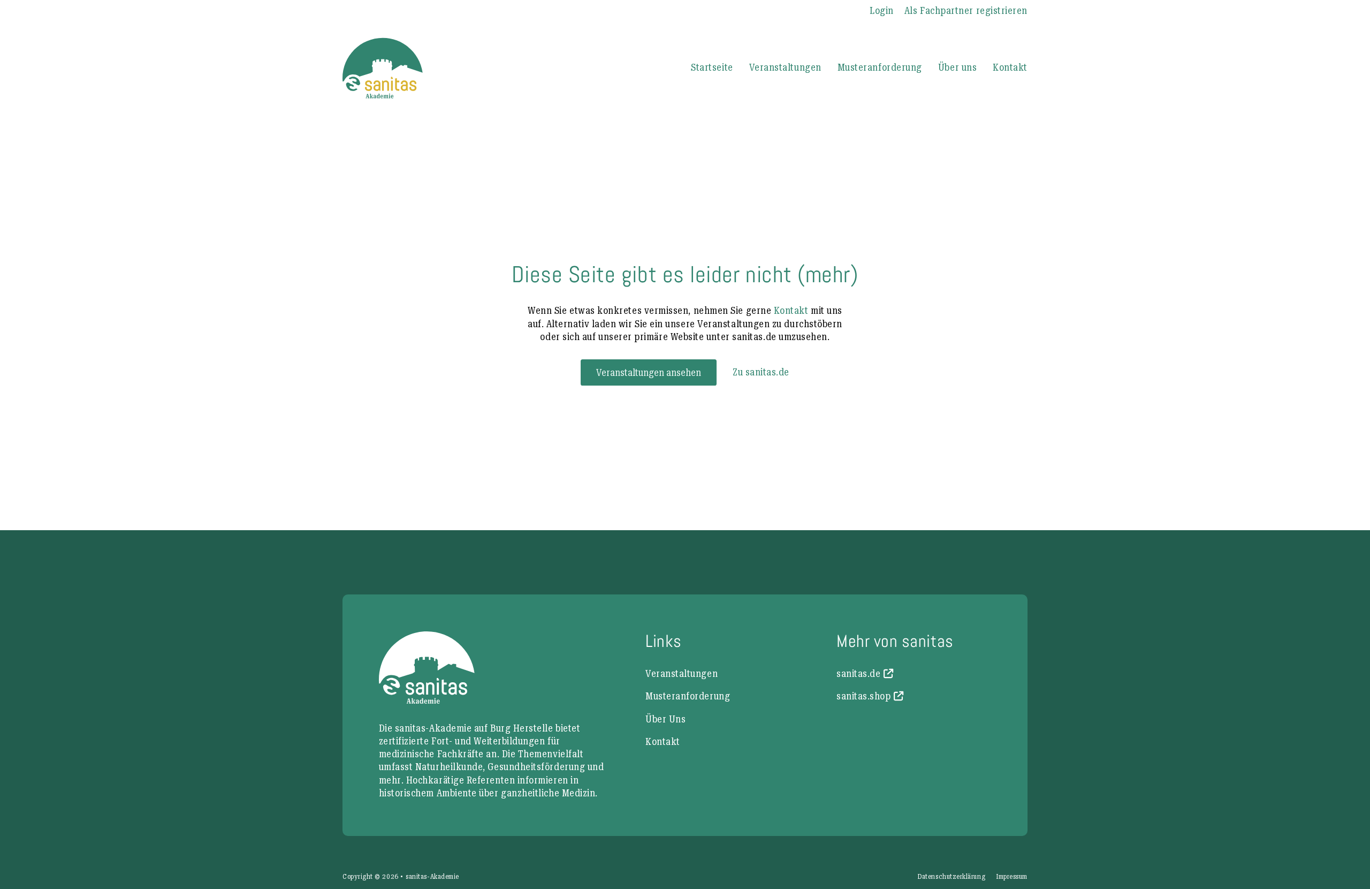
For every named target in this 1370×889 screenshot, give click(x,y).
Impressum (1012, 876)
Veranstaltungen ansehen (648, 372)
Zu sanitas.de (761, 372)
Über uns (957, 67)
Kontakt (1010, 67)
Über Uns (665, 719)
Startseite (712, 67)
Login (882, 10)
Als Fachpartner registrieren (966, 10)
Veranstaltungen (785, 67)
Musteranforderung (880, 67)
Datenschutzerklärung (951, 876)
